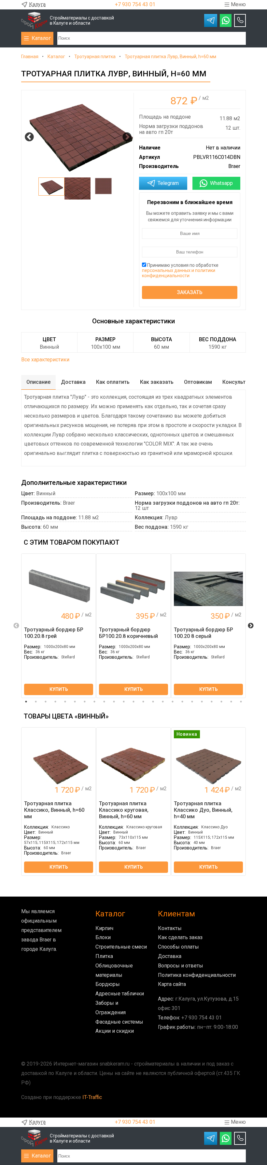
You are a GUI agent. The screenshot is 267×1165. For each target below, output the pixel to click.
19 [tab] (202, 701)
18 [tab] (192, 701)
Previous (27, 135)
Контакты (170, 928)
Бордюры (107, 984)
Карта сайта (172, 984)
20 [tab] (211, 701)
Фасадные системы (119, 1022)
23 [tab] (241, 701)
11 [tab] (123, 701)
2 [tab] (36, 701)
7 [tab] (84, 701)
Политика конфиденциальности (197, 975)
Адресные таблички (119, 993)
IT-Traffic (92, 1097)
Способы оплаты (178, 947)
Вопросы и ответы (180, 966)
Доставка (169, 956)
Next (125, 135)
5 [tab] (65, 701)
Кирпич (104, 928)
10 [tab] (114, 701)
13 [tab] (143, 701)
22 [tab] (231, 701)
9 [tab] (104, 701)
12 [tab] (133, 701)
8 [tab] (94, 701)
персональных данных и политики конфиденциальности (178, 273)
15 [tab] (163, 701)
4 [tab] (55, 701)
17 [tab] (182, 701)
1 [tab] (26, 701)
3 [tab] (45, 701)
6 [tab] (75, 701)
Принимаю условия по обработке (180, 270)
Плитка (104, 956)
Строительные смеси (121, 947)
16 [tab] (172, 701)
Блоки (103, 937)
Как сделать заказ (180, 937)
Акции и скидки (114, 1031)
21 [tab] (221, 701)
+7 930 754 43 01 (135, 4)
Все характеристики (45, 359)
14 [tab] (153, 701)
